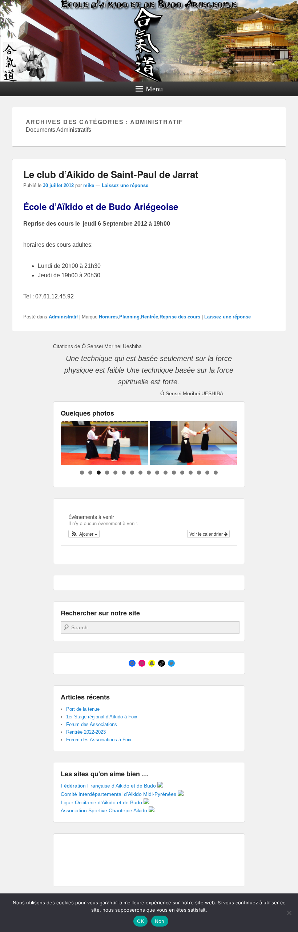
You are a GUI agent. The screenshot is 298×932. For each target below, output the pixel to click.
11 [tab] (166, 473)
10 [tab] (157, 473)
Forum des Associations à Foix (99, 739)
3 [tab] (99, 473)
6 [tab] (124, 473)
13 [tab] (182, 473)
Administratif (63, 317)
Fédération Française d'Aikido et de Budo (109, 786)
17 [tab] (216, 473)
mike (88, 185)
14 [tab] (191, 473)
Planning (129, 317)
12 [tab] (174, 473)
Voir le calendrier (206, 534)
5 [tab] (115, 473)
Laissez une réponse (125, 185)
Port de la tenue (83, 709)
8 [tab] (140, 473)
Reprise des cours (180, 317)
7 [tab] (132, 473)
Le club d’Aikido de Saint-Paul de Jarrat (110, 174)
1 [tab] (82, 473)
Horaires (108, 317)
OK (140, 921)
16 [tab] (207, 473)
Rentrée (149, 317)
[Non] (289, 912)
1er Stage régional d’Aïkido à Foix (101, 716)
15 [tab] (199, 473)
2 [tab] (90, 473)
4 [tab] (107, 473)
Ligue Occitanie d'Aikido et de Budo (102, 802)
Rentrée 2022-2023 (86, 732)
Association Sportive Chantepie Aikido (105, 810)
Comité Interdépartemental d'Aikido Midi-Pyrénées (119, 794)
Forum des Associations (91, 724)
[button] (84, 534)
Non (160, 921)
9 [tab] (149, 473)
